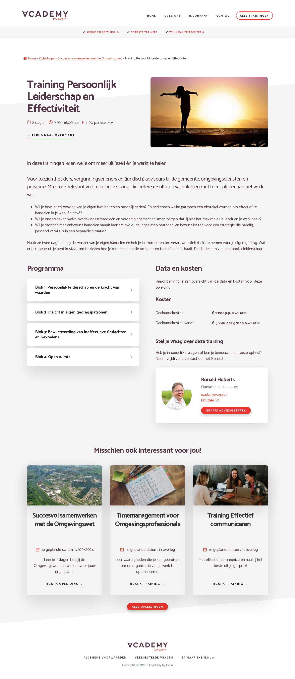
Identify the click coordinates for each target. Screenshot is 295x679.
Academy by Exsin (161, 665)
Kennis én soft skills (102, 32)
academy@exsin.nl (214, 395)
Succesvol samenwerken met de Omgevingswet (90, 58)
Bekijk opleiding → (64, 583)
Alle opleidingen (147, 607)
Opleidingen (47, 58)
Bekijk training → (147, 583)
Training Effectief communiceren (230, 520)
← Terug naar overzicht (51, 135)
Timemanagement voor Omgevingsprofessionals (147, 520)
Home (32, 58)
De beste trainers (144, 32)
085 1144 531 (210, 400)
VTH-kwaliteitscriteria (186, 32)
